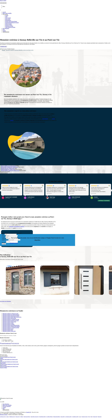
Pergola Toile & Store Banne (11, 21)
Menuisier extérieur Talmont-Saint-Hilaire (11, 326)
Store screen (7, 19)
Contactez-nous (3, 46)
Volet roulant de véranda (10, 27)
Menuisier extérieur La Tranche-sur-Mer (11, 327)
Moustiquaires (8, 20)
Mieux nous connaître (7, 13)
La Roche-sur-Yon (3, 416)
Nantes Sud (99, 416)
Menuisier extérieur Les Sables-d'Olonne (11, 314)
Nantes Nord (95, 416)
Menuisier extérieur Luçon (8, 328)
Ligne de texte (5, 239)
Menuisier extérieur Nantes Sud (9, 331)
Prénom (4, 235)
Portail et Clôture (8, 24)
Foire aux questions (7, 406)
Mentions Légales (3, 414)
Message (4, 242)
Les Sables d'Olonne (49, 416)
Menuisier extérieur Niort (8, 330)
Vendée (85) (28, 412)
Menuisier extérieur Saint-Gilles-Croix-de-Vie (12, 317)
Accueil (4, 12)
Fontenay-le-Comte (85, 416)
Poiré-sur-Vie (17, 416)
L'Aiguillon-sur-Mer (75, 416)
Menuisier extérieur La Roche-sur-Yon (10, 313)
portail (53, 118)
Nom (3, 234)
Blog (4, 408)
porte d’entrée (45, 118)
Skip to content (3, 0)
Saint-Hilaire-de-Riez (42, 416)
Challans (21, 416)
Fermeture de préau (9, 26)
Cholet (91, 416)
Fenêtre (6, 15)
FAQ (4, 29)
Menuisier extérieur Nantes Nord (9, 321)
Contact (4, 30)
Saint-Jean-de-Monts (27, 416)
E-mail (3, 237)
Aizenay (7, 416)
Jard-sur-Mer (63, 416)
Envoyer (3, 243)
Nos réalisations (6, 28)
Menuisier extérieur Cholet (8, 322)
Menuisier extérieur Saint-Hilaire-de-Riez (11, 325)
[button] (111, 190)
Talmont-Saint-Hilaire (56, 416)
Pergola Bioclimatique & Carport (12, 22)
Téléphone (4, 238)
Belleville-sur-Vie (12, 416)
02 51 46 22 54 (3, 3)
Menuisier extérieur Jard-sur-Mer (9, 318)
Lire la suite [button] (26, 193)
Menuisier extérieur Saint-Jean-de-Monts (11, 315)
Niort (89, 416)
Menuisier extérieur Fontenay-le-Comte (11, 320)
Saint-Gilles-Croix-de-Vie (35, 416)
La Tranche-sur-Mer (68, 416)
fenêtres (11, 120)
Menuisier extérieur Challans (8, 324)
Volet (6, 16)
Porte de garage (8, 23)
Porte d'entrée (8, 17)
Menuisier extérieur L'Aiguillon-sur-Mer (11, 319)
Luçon (80, 416)
